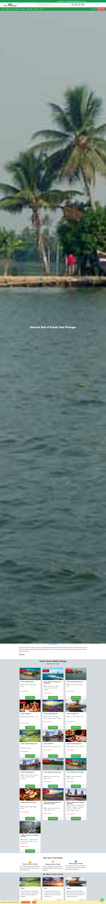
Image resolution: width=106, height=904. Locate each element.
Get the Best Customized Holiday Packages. (14, 902)
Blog (42, 9)
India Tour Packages (14, 9)
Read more (21, 654)
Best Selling (23, 702)
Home (3, 9)
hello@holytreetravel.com (80, 1)
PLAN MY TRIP (101, 9)
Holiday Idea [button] (30, 9)
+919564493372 (61, 1)
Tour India (22, 9)
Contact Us (93, 9)
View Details (30, 697)
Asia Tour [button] (36, 9)
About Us (7, 9)
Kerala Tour (55, 644)
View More (36, 900)
